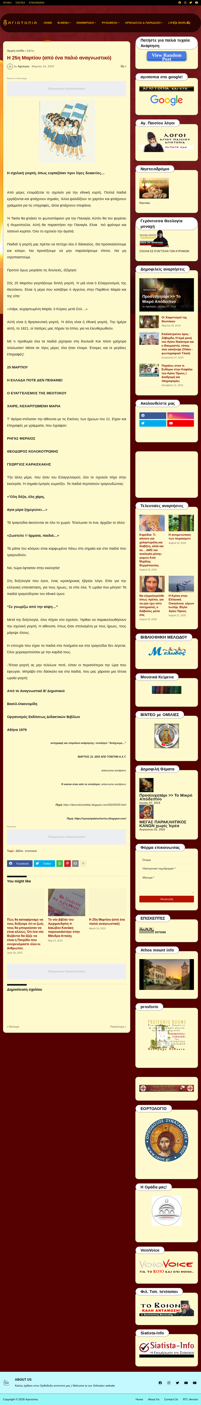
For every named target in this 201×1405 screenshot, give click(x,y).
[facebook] (179, 2)
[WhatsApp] (59, 863)
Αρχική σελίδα (15, 50)
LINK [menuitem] (47, 41)
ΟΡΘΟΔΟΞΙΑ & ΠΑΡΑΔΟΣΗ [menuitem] (143, 22)
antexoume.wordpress (113, 770)
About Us (153, 1399)
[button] (175, 23)
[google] (152, 431)
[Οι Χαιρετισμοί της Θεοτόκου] (149, 321)
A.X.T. (122, 756)
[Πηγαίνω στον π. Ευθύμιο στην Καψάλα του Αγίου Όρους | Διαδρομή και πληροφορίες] (149, 370)
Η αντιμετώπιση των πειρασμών (180, 536)
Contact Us (171, 1399)
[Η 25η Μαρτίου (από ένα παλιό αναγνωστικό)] (107, 902)
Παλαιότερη (117, 1026)
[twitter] (190, 2)
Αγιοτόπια (32, 1399)
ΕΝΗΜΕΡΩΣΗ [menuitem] (85, 22)
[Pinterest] (67, 863)
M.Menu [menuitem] (63, 22)
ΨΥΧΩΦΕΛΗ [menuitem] (109, 22)
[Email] (75, 863)
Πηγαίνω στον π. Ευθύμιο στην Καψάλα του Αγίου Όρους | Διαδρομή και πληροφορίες (177, 373)
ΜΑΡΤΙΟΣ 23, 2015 (89, 756)
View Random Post (167, 55)
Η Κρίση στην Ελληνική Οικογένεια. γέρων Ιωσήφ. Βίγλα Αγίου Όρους (181, 603)
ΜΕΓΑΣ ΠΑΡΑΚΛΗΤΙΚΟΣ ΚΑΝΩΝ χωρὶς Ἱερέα (162, 824)
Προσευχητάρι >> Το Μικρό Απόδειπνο (161, 299)
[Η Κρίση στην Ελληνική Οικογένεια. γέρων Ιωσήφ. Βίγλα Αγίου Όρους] (181, 584)
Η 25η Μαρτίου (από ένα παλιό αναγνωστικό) (107, 921)
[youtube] (196, 2)
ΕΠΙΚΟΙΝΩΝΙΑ (36, 2)
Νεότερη (14, 1026)
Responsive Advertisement (66, 88)
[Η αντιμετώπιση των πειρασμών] (181, 523)
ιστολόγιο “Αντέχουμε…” (111, 743)
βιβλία (30, 50)
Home (139, 1399)
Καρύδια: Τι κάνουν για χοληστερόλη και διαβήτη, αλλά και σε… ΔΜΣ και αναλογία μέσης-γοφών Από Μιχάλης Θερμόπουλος (151, 550)
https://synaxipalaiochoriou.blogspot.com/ (100, 818)
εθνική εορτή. (90, 192)
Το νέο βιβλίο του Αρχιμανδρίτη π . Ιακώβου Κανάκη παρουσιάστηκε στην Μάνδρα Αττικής (64, 928)
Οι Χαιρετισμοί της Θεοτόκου (174, 319)
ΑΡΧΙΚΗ (7, 2)
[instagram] (185, 2)
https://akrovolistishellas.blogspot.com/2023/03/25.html (94, 804)
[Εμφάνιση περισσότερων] (83, 863)
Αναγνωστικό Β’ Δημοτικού (42, 691)
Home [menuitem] (48, 22)
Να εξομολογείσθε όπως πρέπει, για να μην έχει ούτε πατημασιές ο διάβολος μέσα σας (151, 605)
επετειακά (31, 850)
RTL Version (190, 1399)
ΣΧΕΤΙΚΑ (20, 2)
